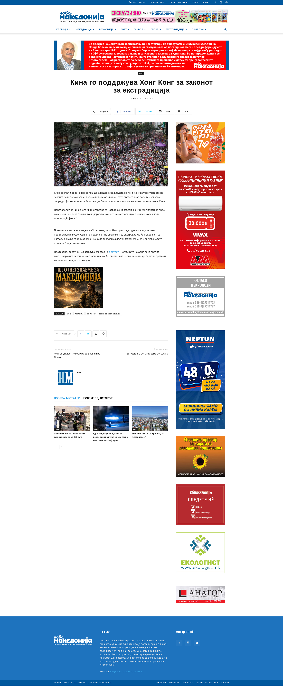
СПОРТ (155, 29)
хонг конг (91, 313)
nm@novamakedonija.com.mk (126, 671)
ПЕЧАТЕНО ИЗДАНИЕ (179, 2)
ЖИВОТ (138, 29)
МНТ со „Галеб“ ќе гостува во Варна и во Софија (77, 355)
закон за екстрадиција (109, 313)
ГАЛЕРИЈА (62, 29)
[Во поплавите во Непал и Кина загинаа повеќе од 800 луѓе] (72, 418)
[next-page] (61, 447)
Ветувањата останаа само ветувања (147, 353)
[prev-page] (56, 447)
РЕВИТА (195, 2)
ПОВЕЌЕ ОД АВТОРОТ (98, 398)
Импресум (161, 682)
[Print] (103, 333)
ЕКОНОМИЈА (106, 29)
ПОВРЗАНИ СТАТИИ (67, 398)
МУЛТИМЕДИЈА (175, 29)
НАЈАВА (205, 2)
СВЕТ (124, 29)
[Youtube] (226, 2)
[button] (225, 29)
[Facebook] (215, 2)
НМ (134, 98)
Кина (69, 313)
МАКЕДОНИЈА (83, 29)
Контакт (225, 682)
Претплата (188, 682)
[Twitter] (88, 333)
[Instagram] (221, 2)
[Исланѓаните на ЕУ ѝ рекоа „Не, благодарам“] (150, 418)
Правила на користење (207, 682)
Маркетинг (174, 682)
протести (114, 251)
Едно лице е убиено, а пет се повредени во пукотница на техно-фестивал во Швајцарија (111, 436)
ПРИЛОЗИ (198, 29)
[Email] (96, 333)
